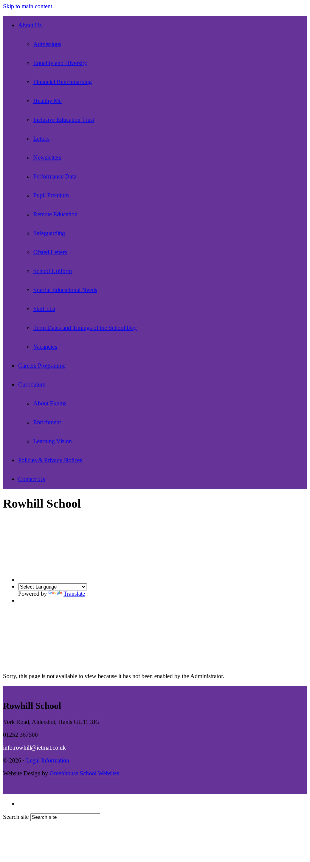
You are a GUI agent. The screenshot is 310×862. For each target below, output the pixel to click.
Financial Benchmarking (62, 82)
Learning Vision (52, 441)
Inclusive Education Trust (63, 119)
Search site (16, 817)
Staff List (44, 309)
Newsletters (47, 157)
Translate (74, 593)
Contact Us (31, 479)
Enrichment (47, 422)
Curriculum (31, 384)
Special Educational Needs (65, 290)
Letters (41, 138)
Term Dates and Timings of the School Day (85, 328)
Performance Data (54, 176)
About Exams (49, 403)
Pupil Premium (51, 195)
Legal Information (47, 760)
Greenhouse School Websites (84, 773)
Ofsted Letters (50, 252)
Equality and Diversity (60, 63)
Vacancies (45, 346)
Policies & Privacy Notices (50, 460)
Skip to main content (27, 6)
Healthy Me (47, 101)
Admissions (47, 44)
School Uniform (52, 271)
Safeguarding (49, 233)
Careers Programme (41, 365)
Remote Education (55, 214)
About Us (30, 25)
